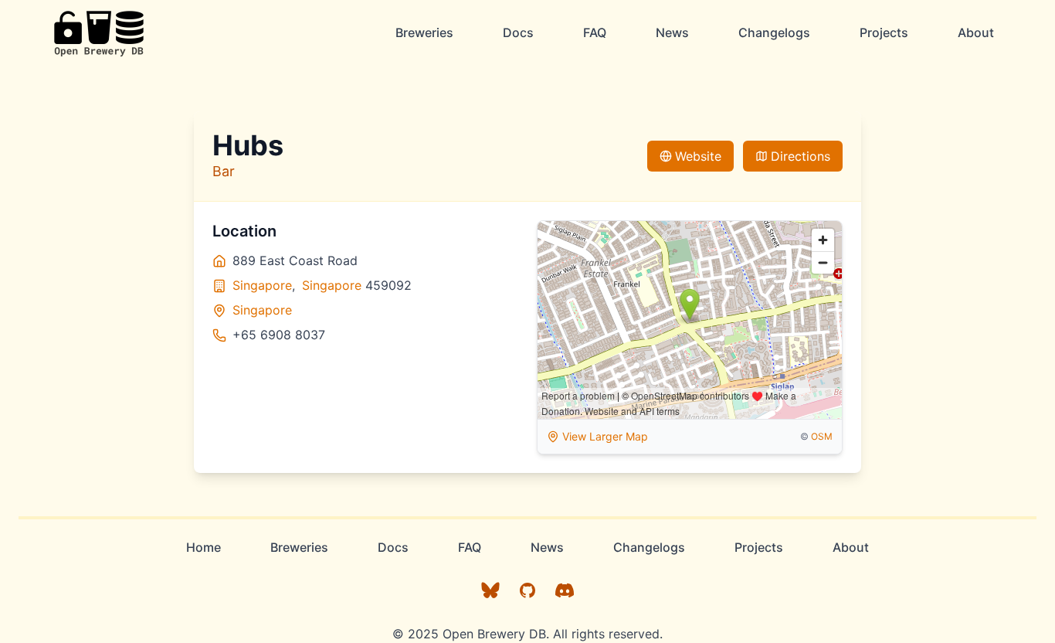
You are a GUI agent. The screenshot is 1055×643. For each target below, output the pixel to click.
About (976, 32)
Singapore (262, 285)
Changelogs (774, 32)
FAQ (594, 32)
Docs (518, 32)
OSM (822, 436)
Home (203, 547)
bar (223, 171)
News (672, 32)
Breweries (424, 32)
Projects (884, 32)
